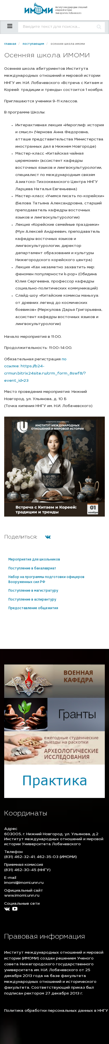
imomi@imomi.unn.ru (24, 883)
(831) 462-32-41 (19, 857)
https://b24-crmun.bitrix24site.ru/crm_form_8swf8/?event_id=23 (45, 373)
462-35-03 (47, 857)
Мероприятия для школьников (34, 560)
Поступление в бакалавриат (32, 569)
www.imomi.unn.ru (21, 896)
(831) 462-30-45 (20, 870)
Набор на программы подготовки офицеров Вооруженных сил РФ (46, 579)
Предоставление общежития (33, 608)
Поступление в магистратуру (33, 591)
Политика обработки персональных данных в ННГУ (56, 1011)
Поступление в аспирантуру (32, 600)
